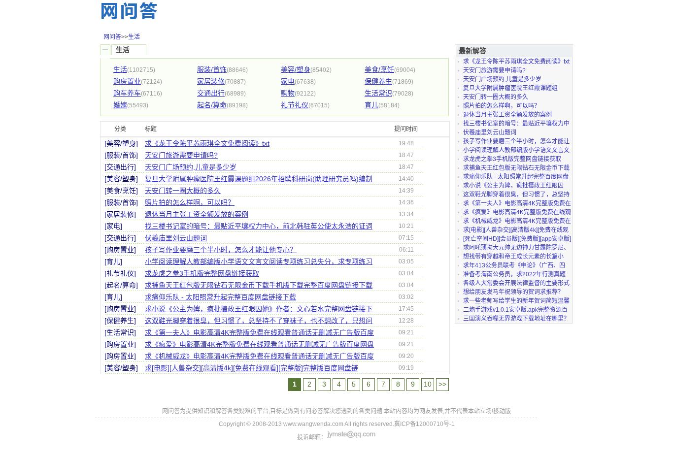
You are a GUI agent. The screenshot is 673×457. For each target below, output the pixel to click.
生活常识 (378, 93)
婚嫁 (120, 105)
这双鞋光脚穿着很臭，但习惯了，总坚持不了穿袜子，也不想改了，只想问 (258, 321)
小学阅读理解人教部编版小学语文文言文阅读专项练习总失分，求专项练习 (258, 261)
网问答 (112, 36)
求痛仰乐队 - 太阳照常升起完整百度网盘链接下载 (220, 297)
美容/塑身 (295, 69)
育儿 (371, 105)
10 (428, 384)
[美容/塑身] (121, 143)
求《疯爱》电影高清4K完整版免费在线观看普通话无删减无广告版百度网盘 (259, 344)
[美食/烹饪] (121, 191)
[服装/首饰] (121, 155)
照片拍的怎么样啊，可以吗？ (190, 202)
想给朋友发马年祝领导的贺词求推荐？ (513, 292)
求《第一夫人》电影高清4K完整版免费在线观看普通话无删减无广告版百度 (259, 332)
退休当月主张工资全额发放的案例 (196, 214)
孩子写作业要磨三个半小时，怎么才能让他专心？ (221, 250)
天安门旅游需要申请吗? (181, 155)
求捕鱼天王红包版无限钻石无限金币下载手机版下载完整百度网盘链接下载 (258, 285)
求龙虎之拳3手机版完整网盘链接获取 (202, 273)
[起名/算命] (121, 285)
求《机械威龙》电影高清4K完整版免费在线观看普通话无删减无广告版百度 (259, 356)
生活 (134, 36)
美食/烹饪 (379, 69)
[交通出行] (120, 167)
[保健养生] (120, 321)
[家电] (113, 226)
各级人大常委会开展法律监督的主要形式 (516, 283)
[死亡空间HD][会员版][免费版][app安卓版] (517, 238)
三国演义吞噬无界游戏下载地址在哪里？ (516, 318)
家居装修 (211, 81)
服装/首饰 (212, 69)
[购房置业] (120, 250)
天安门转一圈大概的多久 (183, 191)
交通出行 (211, 93)
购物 (288, 93)
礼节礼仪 (294, 105)
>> (442, 384)
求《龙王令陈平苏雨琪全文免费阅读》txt (207, 143)
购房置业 (127, 81)
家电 (288, 81)
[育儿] (113, 261)
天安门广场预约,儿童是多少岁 (190, 167)
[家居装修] (120, 214)
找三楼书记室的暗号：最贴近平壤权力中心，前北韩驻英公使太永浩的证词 (258, 226)
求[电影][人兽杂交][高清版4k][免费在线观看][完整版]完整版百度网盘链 (251, 368)
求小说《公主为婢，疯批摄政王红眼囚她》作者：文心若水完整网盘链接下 (258, 309)
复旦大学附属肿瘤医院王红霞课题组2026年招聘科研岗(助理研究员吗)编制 (258, 179)
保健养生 (378, 81)
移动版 (502, 411)
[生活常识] (120, 332)
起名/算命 (212, 105)
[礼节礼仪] (120, 273)
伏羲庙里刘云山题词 (176, 238)
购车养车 (127, 93)
